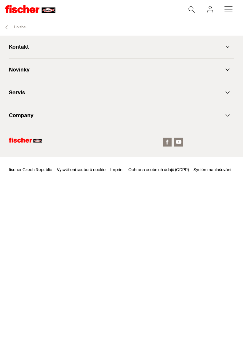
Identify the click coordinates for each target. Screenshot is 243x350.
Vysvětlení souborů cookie (81, 169)
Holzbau (20, 27)
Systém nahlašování (212, 169)
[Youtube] (178, 142)
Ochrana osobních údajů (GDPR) (158, 169)
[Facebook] (167, 142)
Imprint (117, 169)
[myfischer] (210, 9)
